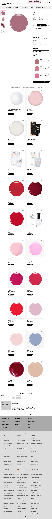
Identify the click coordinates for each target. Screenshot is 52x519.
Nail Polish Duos (6, 440)
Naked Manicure (31, 421)
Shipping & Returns (5, 424)
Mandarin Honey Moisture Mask (9, 495)
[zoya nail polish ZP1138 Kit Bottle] (3, 13)
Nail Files (5, 506)
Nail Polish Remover (20, 506)
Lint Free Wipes (6, 508)
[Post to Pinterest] (35, 28)
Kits (4, 438)
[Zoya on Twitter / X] (27, 414)
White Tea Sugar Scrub (20, 485)
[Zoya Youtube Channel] (24, 414)
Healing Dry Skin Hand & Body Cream (22, 479)
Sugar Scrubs (6, 487)
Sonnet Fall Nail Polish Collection (36, 440)
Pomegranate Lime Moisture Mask (22, 495)
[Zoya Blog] (30, 414)
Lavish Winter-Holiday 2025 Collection (22, 443)
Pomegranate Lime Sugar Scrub (35, 482)
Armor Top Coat (19, 453)
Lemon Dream (6, 485)
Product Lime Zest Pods (7, 466)
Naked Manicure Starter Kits (8, 511)
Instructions (37, 51)
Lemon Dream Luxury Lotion (21, 503)
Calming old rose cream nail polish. (40, 38)
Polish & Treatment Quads (35, 438)
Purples (5, 453)
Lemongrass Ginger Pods (21, 461)
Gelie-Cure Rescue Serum (34, 469)
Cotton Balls (32, 498)
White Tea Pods (19, 464)
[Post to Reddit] (36, 28)
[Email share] (39, 28)
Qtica (29, 424)
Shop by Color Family (7, 456)
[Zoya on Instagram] (21, 414)
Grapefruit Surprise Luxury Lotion (9, 503)
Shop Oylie (5, 480)
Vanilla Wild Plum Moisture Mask (22, 493)
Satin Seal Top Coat (34, 508)
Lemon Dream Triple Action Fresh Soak (22, 477)
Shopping (16, 424)
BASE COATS (19, 435)
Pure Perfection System (7, 498)
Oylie (29, 427)
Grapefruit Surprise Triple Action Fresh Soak (9, 477)
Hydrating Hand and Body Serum (22, 487)
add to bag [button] (41, 25)
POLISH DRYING (33, 435)
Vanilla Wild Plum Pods (34, 461)
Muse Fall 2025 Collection (8, 443)
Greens (32, 456)
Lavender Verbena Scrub (34, 490)
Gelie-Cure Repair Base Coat (35, 477)
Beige (18, 472)
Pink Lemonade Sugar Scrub (21, 448)
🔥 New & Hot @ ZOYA (34, 479)
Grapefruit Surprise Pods (7, 464)
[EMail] (39, 28)
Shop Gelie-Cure (6, 469)
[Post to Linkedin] (38, 28)
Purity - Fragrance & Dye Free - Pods (22, 466)
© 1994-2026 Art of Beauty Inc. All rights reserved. (26, 516)
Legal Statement (18, 421)
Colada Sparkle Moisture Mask (8, 493)
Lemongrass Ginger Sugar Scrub (9, 490)
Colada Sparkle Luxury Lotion (35, 503)
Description (36, 37)
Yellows (5, 459)
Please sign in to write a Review (5, 396)
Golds (18, 459)
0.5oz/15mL (37, 18)
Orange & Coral (33, 472)
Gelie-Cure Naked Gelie (34, 487)
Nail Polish (35, 40)
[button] (7, 4)
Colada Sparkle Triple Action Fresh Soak (9, 474)
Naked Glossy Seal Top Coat (21, 508)
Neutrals (5, 448)
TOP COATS (5, 435)
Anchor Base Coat (6, 451)
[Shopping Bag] (49, 2)
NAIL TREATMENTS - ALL (7, 479)
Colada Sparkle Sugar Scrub (8, 482)
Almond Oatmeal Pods (7, 461)
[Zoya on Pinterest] (33, 414)
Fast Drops (18, 451)
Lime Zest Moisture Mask (34, 493)
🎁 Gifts (18, 469)
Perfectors (5, 500)
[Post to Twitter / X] (34, 28)
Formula (35, 48)
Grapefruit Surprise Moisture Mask (36, 495)
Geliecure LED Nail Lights (21, 500)
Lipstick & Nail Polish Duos (21, 440)
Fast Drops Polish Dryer (34, 453)
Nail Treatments (33, 506)
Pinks (31, 448)
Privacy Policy (4, 427)
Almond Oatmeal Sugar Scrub (21, 490)
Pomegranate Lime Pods (34, 464)
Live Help (3, 421)
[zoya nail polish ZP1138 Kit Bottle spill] (3, 25)
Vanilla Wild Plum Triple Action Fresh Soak (22, 474)
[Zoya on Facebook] (19, 414)
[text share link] (40, 28)
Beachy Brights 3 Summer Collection (36, 443)
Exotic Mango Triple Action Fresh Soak (36, 474)
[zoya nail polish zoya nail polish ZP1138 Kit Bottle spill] (3, 19)
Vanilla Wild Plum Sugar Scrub (35, 480)
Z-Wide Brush (19, 480)
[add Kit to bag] (48, 25)
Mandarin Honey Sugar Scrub (21, 482)
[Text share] (40, 28)
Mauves (5, 472)
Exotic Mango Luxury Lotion (35, 500)
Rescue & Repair (19, 438)
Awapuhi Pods (33, 459)
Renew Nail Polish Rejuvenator (22, 456)
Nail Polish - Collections (34, 451)
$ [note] (41, 63)
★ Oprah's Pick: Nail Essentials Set (36, 485)
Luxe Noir (32, 466)
